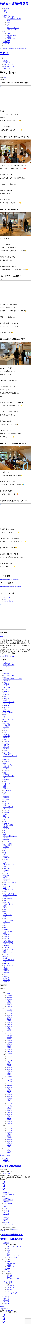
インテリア (6, 940)
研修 (4, 927)
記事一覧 (8, 656)
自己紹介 (6, 945)
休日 (4, 832)
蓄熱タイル (6, 730)
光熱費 (5, 838)
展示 (4, 739)
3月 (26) (9, 1119)
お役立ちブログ (8, 64)
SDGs (8, 40)
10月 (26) (9, 1037)
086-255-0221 (7, 1173)
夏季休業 (6, 774)
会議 (4, 925)
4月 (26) (9, 1048)
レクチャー (6, 922)
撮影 (4, 848)
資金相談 (6, 745)
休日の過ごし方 (8, 807)
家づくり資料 (7, 845)
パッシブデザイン (8, 960)
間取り (5, 689)
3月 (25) (9, 1096)
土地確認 (6, 770)
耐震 (4, 677)
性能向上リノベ (8, 719)
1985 (4, 716)
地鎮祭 (5, 958)
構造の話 (6, 956)
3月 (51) (9, 1073)
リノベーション (8, 949)
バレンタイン (7, 915)
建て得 (5, 929)
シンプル (6, 686)
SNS (4, 916)
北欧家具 (6, 737)
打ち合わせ (6, 934)
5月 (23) (9, 1022)
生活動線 (6, 799)
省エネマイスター (8, 889)
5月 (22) (9, 1046)
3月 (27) (9, 1003)
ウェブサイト (7, 868)
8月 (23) (9, 1134)
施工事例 (6, 15)
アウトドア (6, 808)
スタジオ (6, 732)
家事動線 (6, 797)
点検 (4, 884)
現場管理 (6, 902)
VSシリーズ (7, 954)
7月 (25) (9, 1019)
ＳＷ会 (5, 974)
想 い (8, 1259)
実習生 (5, 880)
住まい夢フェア (8, 812)
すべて (5, 61)
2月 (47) (9, 1075)
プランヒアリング (8, 865)
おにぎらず (6, 707)
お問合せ (6, 1214)
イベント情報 (7, 843)
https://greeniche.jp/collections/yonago (10, 586)
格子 (4, 763)
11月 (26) (9, 1011)
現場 (4, 900)
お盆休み (6, 768)
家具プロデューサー (9, 882)
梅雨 (4, 834)
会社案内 (6, 8)
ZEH (4, 951)
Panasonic (6, 693)
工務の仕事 (6, 736)
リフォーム (6, 703)
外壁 (4, 805)
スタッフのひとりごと (10, 895)
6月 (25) (9, 1091)
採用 (4, 10)
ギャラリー (6, 938)
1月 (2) (9, 1152)
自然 (4, 830)
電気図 (5, 788)
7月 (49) (9, 1065)
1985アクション (12, 38)
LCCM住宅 (6, 680)
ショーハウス (7, 918)
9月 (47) (9, 1062)
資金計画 (6, 747)
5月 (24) (9, 999)
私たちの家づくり (8, 17)
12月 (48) (9, 1056)
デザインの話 (7, 952)
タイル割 (6, 796)
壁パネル (6, 728)
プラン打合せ (7, 725)
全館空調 (6, 761)
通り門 (5, 827)
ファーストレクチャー (10, 836)
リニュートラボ (8, 904)
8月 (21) (9, 993)
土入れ (5, 877)
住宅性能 (6, 721)
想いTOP (9, 33)
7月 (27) (9, 1112)
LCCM (9, 37)
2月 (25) (9, 1051)
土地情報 (6, 43)
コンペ (5, 907)
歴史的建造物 (7, 898)
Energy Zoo (6, 711)
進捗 (4, 792)
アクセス (6, 1208)
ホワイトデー (7, 886)
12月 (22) (9, 1010)
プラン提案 (6, 841)
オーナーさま (7, 861)
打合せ (5, 714)
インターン (6, 879)
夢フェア (6, 814)
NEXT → (13, 656)
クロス (5, 856)
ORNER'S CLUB (5, 1308)
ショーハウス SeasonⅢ (10, 756)
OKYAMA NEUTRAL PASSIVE (12, 679)
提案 (4, 852)
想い (4, 31)
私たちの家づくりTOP (14, 19)
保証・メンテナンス (13, 28)
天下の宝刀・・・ (8, 1161)
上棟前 (5, 700)
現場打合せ (6, 858)
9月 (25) (9, 1015)
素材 (8, 26)
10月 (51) (9, 1060)
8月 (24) (9, 1017)
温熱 (4, 709)
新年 (4, 696)
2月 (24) (9, 1004)
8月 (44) (9, 1064)
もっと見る (3, 985)
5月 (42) (9, 1069)
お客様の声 (6, 62)
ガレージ (6, 757)
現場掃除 (6, 839)
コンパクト (6, 687)
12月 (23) (9, 1033)
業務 (4, 787)
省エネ (5, 913)
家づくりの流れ (5, 1155)
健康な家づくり (12, 35)
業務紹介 (6, 779)
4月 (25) (9, 1001)
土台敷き (6, 741)
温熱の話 (6, 972)
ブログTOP (10, 1285)
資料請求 (6, 1212)
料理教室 (6, 705)
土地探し (6, 847)
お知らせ (6, 1217)
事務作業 (6, 734)
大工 (4, 785)
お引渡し (6, 961)
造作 (4, 819)
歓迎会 (5, 854)
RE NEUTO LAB (8, 597)
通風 (4, 888)
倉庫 (4, 781)
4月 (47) (9, 1071)
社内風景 (6, 936)
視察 (4, 906)
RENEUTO (6, 42)
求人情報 (6, 1210)
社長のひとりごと (8, 66)
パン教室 (6, 727)
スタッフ (6, 947)
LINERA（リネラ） (13, 29)
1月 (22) (9, 1030)
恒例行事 (6, 691)
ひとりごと (6, 980)
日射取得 (6, 698)
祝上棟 (5, 969)
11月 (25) (9, 1105)
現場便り (6, 971)
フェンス (6, 803)
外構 (4, 801)
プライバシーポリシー (10, 1224)
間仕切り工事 (7, 790)
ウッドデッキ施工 (8, 776)
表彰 (4, 909)
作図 (4, 821)
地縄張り (6, 767)
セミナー (6, 599)
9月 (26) (9, 1038)
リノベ (5, 717)
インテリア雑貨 (8, 942)
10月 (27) (9, 1013)
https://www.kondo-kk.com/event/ (9, 579)
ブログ (5, 45)
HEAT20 (5, 873)
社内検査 (6, 684)
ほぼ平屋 (6, 759)
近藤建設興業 (7, 754)
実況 (4, 772)
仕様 (8, 24)
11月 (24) (9, 1082)
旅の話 (5, 896)
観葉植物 (6, 823)
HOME (5, 1158)
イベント (6, 12)
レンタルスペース (8, 702)
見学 (4, 933)
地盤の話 (6, 978)
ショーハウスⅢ (8, 920)
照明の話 (6, 673)
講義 (4, 911)
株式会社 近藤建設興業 (14, 3)
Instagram (6, 859)
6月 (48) (9, 1067)
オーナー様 (6, 923)
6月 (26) (9, 997)
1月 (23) (9, 1006)
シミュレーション (8, 712)
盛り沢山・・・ (8, 967)
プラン (5, 777)
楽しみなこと (7, 723)
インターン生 (7, 783)
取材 (4, 850)
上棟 (4, 863)
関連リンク (6, 1222)
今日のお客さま (8, 601)
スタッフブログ (8, 68)
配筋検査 (6, 748)
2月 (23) (9, 1098)
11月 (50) (9, 1058)
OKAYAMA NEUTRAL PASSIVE (14, 675)
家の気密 (6, 981)
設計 (8, 20)
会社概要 (9, 1275)
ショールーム (7, 931)
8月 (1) (9, 1150)
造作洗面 (6, 818)
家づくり (6, 752)
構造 (4, 891)
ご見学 (5, 743)
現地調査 (6, 875)
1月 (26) (9, 1053)
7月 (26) (9, 995)
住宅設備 (6, 694)
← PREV (2, 656)
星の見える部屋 (8, 825)
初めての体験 (7, 765)
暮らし (5, 750)
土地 (4, 866)
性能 (8, 22)
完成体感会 (6, 828)
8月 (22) (9, 1110)
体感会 (5, 976)
